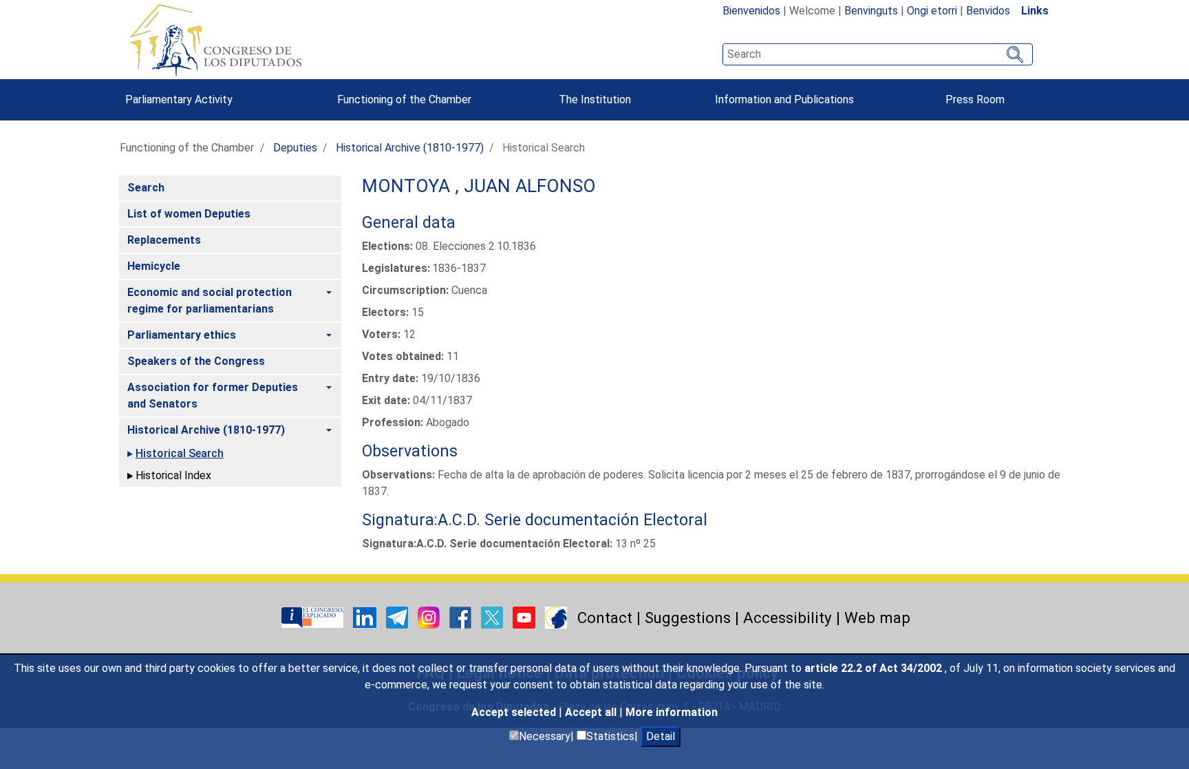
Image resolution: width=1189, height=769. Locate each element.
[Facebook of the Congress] (462, 616)
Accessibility (787, 617)
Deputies (295, 147)
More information (671, 712)
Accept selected (515, 712)
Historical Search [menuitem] (180, 453)
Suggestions (688, 617)
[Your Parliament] (314, 616)
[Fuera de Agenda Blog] (556, 616)
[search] (877, 54)
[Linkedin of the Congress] (366, 616)
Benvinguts (871, 10)
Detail (660, 736)
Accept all (592, 712)
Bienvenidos (751, 10)
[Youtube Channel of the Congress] (525, 616)
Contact (604, 617)
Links (1035, 10)
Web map (877, 617)
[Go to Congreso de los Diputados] (215, 40)
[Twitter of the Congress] (493, 616)
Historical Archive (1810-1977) (410, 147)
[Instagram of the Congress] (430, 616)
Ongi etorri (932, 10)
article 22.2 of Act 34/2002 (874, 668)
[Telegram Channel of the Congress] (398, 616)
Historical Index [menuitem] (173, 475)
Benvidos (988, 10)
